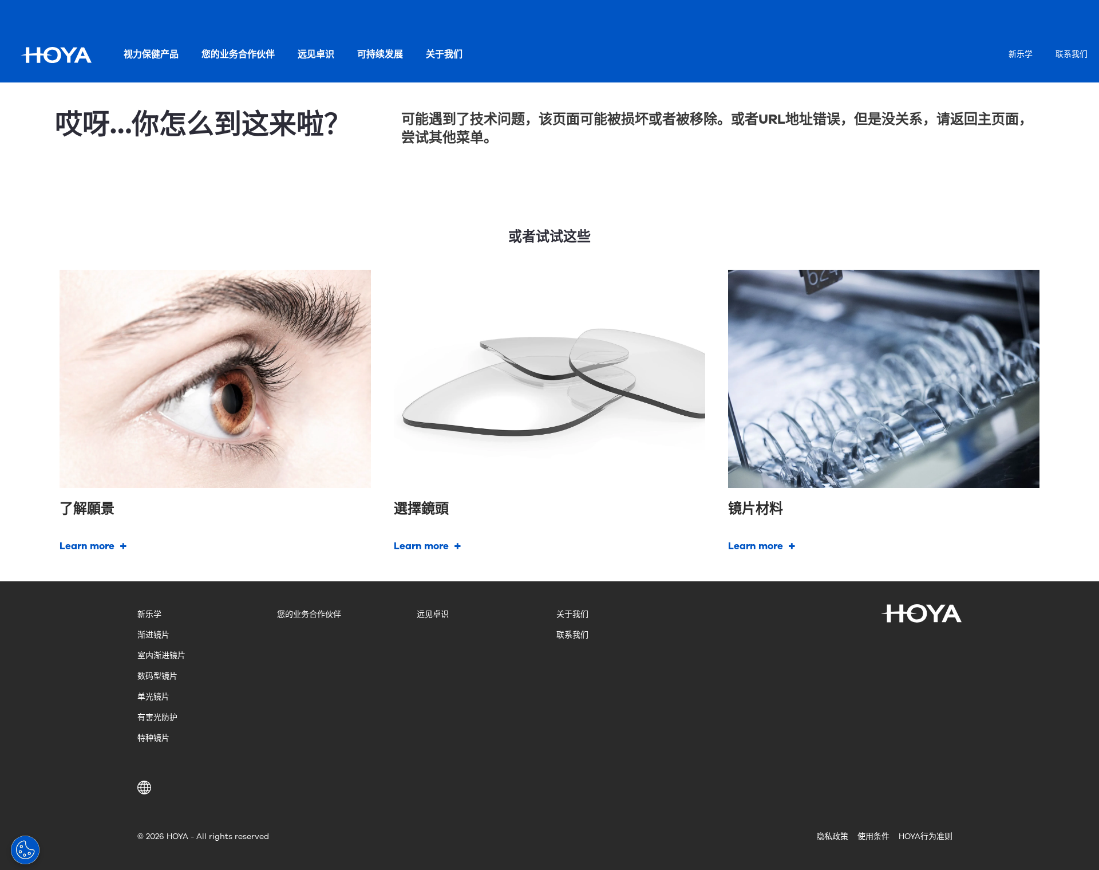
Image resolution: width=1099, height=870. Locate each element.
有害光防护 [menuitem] (157, 717)
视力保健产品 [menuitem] (151, 54)
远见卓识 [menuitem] (316, 54)
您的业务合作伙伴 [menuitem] (238, 54)
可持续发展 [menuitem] (380, 54)
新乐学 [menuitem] (1021, 54)
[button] (146, 787)
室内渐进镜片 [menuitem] (161, 655)
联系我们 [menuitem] (1071, 54)
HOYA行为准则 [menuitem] (925, 836)
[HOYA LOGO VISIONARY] (56, 55)
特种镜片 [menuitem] (153, 738)
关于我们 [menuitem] (444, 54)
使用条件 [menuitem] (873, 836)
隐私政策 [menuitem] (832, 836)
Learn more (87, 546)
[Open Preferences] (25, 850)
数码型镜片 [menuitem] (157, 676)
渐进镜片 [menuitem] (153, 634)
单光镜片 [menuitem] (153, 696)
